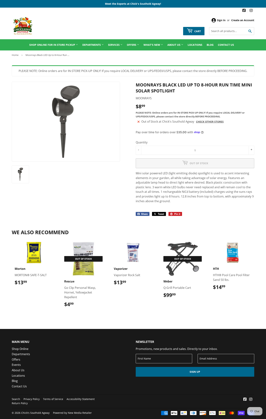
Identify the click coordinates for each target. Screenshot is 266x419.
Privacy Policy (32, 399)
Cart (197, 31)
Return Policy (20, 403)
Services (114, 44)
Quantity (141, 142)
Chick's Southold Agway (35, 412)
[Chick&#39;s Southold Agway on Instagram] (251, 10)
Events (16, 365)
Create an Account (242, 20)
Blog (210, 44)
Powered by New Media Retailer (72, 412)
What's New (152, 44)
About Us (174, 44)
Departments (92, 44)
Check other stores (210, 121)
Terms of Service (53, 399)
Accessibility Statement (81, 399)
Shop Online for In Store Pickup (52, 44)
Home (15, 55)
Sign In (221, 20)
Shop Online (20, 349)
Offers (132, 44)
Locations (195, 44)
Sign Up (195, 371)
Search (16, 399)
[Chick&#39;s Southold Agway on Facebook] (244, 10)
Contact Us (226, 44)
